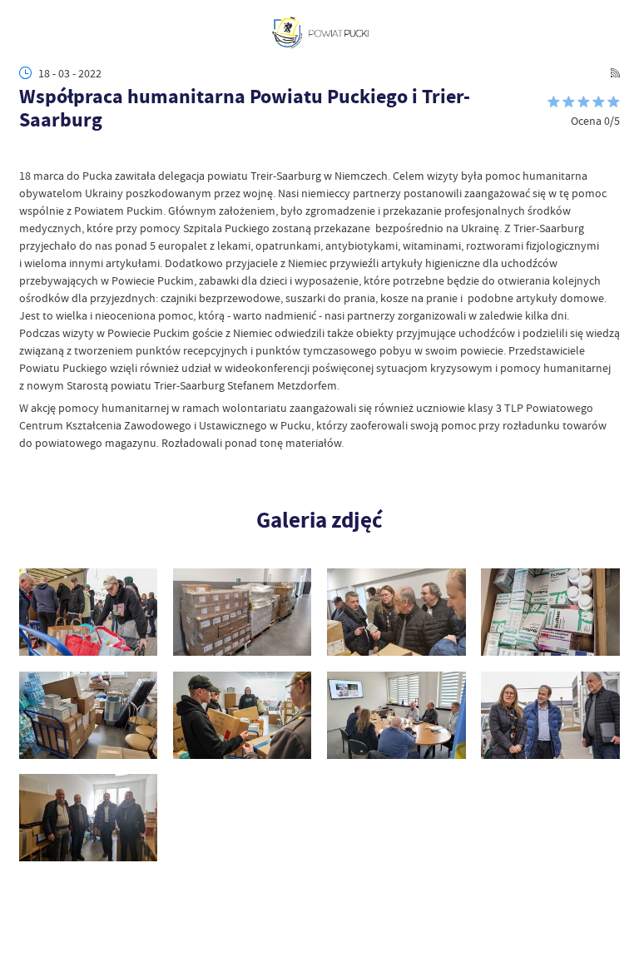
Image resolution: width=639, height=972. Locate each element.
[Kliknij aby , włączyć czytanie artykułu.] (27, 151)
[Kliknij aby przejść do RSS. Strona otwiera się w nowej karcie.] (615, 72)
